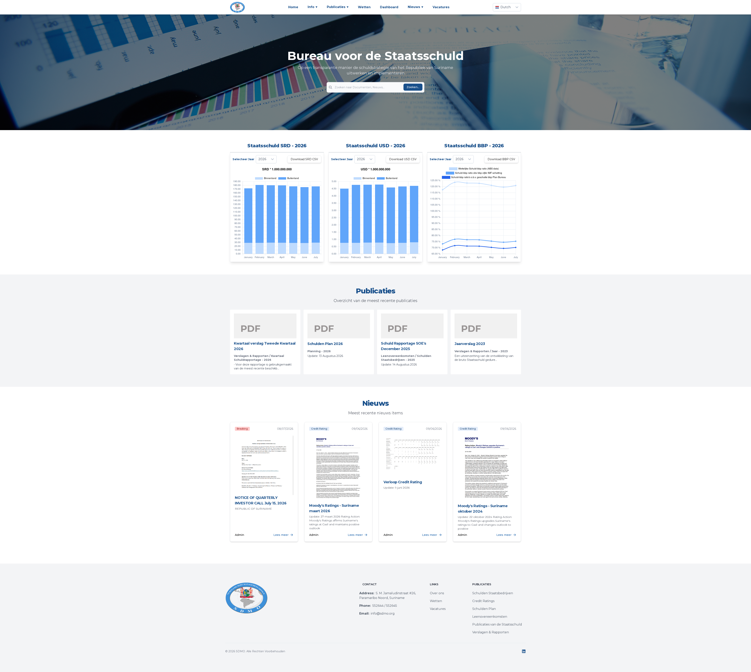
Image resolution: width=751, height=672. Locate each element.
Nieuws (414, 7)
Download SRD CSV (304, 159)
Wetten (364, 7)
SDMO (240, 651)
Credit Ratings (483, 601)
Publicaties (336, 7)
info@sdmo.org (377, 613)
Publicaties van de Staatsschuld (497, 624)
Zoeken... (413, 87)
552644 (371, 606)
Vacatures (441, 7)
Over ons (437, 593)
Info (311, 7)
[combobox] (503, 7)
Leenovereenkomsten (489, 616)
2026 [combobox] (262, 159)
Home (293, 7)
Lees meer (280, 535)
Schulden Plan (484, 609)
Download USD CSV (403, 159)
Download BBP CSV (501, 159)
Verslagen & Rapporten (490, 632)
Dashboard (389, 7)
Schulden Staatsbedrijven (492, 593)
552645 (391, 606)
